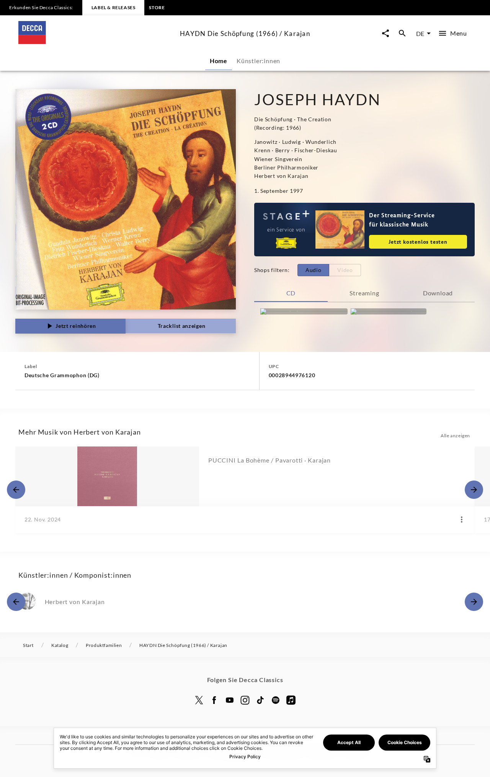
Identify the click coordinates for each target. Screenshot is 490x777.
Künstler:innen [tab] (258, 60)
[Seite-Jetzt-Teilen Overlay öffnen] (385, 33)
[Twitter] (199, 700)
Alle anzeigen (455, 435)
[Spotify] (275, 700)
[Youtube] (229, 700)
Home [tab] (218, 60)
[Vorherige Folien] (16, 490)
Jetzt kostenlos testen (418, 241)
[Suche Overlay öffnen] (402, 33)
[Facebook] (214, 700)
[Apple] (291, 700)
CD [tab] (291, 292)
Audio (313, 270)
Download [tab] (438, 292)
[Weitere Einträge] (474, 490)
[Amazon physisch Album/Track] (304, 311)
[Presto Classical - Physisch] (388, 311)
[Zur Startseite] (96, 41)
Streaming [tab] (364, 292)
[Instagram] (245, 700)
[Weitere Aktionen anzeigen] (461, 519)
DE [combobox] (420, 33)
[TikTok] (260, 700)
